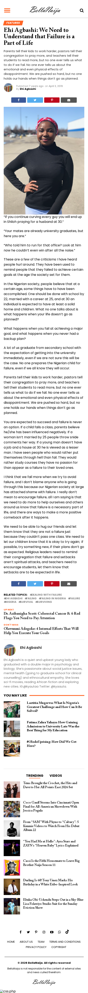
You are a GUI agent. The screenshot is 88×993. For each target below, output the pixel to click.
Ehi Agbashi (28, 89)
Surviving (44, 602)
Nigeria (10, 602)
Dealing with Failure (46, 595)
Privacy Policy (36, 947)
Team (41, 941)
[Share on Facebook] (18, 100)
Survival (26, 602)
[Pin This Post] (51, 100)
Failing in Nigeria (53, 598)
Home (11, 941)
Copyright (58, 947)
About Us (26, 941)
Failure (75, 598)
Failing (31, 598)
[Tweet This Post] (35, 100)
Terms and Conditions (65, 941)
